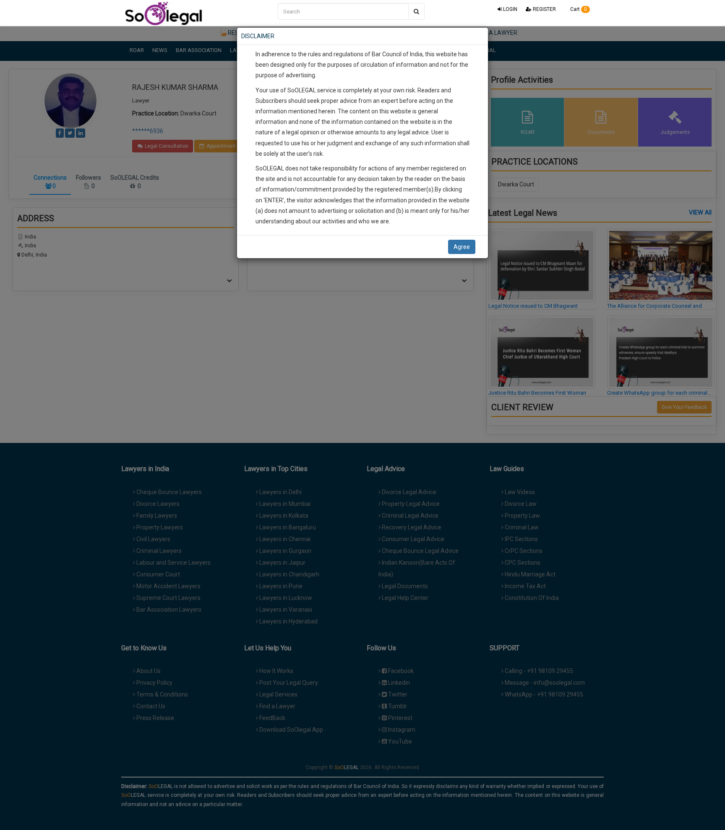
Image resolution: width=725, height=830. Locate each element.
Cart (578, 9)
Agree (462, 247)
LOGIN (509, 9)
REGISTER (544, 9)
